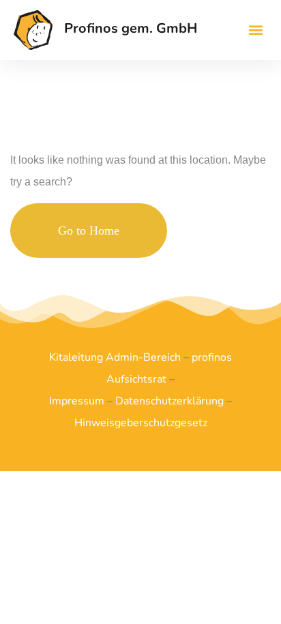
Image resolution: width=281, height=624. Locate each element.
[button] (256, 29)
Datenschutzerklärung (169, 400)
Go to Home (88, 230)
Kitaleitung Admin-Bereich (115, 357)
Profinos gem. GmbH (130, 28)
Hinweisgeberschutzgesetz (140, 422)
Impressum (76, 400)
